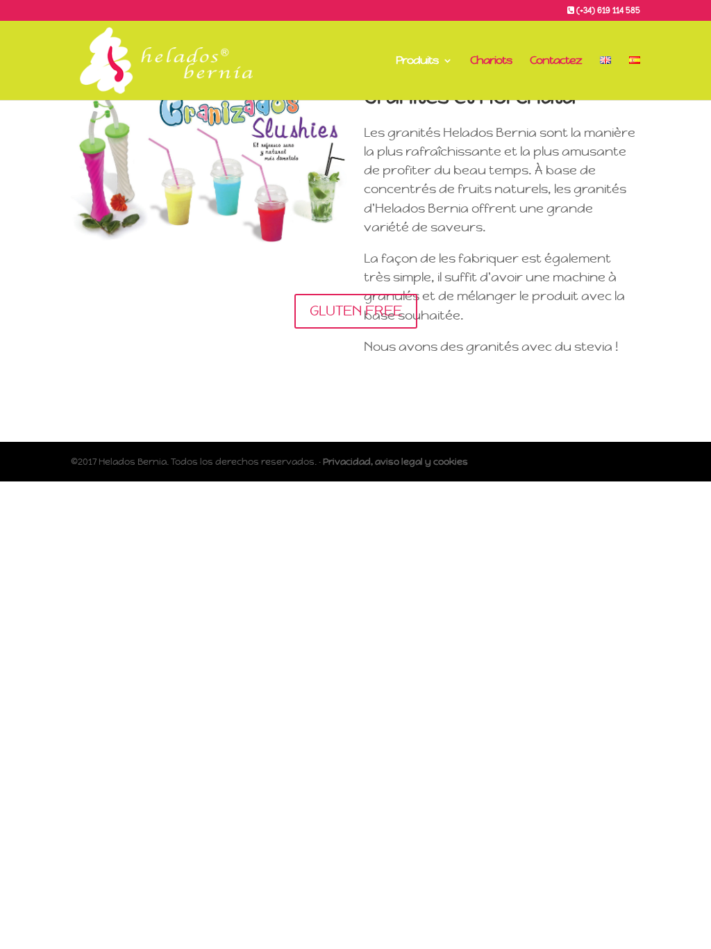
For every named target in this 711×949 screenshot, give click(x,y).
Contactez (556, 61)
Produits (417, 61)
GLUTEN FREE (356, 311)
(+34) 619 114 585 (607, 11)
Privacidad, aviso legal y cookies (395, 462)
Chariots (491, 61)
